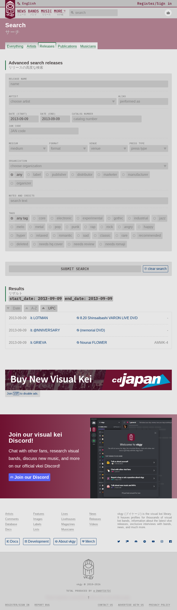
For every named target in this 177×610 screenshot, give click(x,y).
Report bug (42, 604)
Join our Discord (31, 477)
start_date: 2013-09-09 (35, 298)
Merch (90, 541)
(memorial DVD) (92, 330)
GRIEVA (39, 342)
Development (38, 541)
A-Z (34, 308)
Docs (14, 541)
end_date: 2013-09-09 (88, 298)
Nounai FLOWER (93, 342)
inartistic (103, 590)
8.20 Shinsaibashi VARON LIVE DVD (109, 318)
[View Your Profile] (168, 12)
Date (16, 308)
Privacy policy (159, 604)
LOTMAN (40, 318)
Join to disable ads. (22, 393)
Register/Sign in (17, 604)
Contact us (105, 604)
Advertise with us (131, 604)
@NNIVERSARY (46, 330)
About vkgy (67, 541)
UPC (52, 308)
